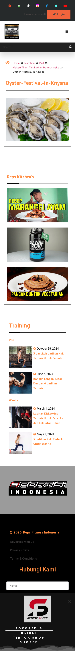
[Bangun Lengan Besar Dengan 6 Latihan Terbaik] (20, 383)
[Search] (70, 47)
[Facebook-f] (47, 6)
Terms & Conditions (23, 558)
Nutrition (29, 63)
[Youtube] (65, 6)
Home (16, 63)
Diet (41, 63)
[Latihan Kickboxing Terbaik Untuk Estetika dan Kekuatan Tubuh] (20, 417)
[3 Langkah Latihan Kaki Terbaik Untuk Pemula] (20, 357)
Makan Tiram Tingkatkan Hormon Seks (36, 67)
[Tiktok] (28, 6)
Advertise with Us (22, 542)
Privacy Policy (19, 550)
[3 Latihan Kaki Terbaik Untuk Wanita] (20, 443)
